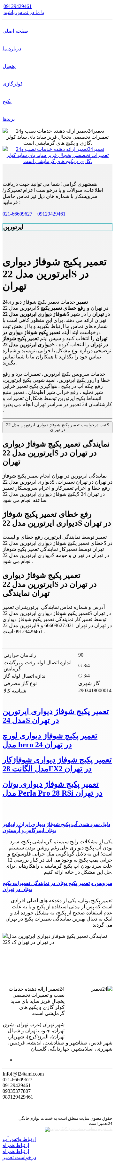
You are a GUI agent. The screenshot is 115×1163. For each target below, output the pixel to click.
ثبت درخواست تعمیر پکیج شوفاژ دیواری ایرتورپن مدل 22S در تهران (57, 427)
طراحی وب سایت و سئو (94, 1129)
